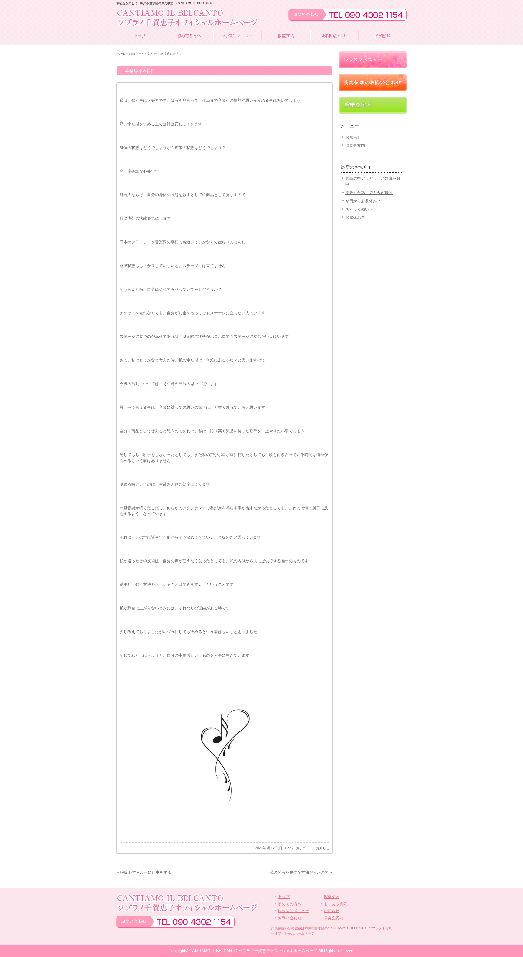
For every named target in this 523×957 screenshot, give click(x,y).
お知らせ (382, 36)
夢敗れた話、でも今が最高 (369, 192)
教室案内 (286, 36)
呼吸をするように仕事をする (145, 872)
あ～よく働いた (359, 209)
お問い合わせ (334, 36)
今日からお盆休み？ (363, 201)
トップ (140, 36)
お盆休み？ (355, 217)
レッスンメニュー (237, 36)
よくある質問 (335, 904)
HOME (120, 53)
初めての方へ (189, 36)
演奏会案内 (358, 105)
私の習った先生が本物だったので (299, 872)
